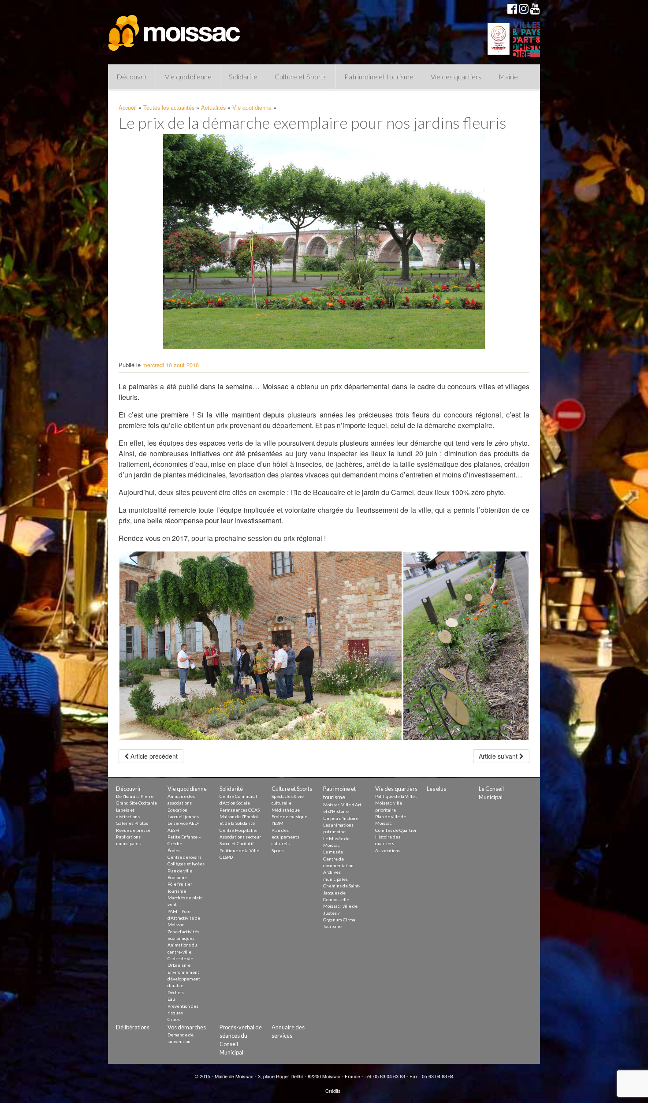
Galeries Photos (132, 823)
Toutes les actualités (168, 107)
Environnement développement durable (184, 978)
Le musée (333, 851)
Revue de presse (133, 830)
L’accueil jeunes (183, 816)
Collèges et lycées (186, 863)
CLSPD (226, 857)
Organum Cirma (339, 919)
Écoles (174, 850)
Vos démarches (187, 1027)
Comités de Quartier (396, 830)
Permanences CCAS (240, 809)
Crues (174, 1019)
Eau (171, 999)
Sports (278, 850)
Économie (177, 877)
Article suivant (499, 756)
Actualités (213, 107)
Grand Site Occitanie (136, 802)
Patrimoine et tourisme (378, 76)
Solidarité (243, 76)
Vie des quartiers (456, 76)
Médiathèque (286, 809)
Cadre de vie (180, 958)
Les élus (436, 788)
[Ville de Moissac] (175, 29)
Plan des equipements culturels (285, 836)
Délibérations (132, 1027)
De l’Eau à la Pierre (134, 796)
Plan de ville (180, 870)
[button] (260, 646)
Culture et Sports (301, 76)
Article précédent (153, 756)
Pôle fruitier (180, 884)
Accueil (128, 107)
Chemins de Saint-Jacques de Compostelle (342, 892)
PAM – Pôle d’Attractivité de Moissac (184, 918)
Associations (387, 850)
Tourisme (177, 891)
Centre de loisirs (184, 857)
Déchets (176, 992)
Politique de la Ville (239, 850)
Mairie (508, 76)
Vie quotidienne (188, 76)
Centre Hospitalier (239, 830)
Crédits (333, 1090)
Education (177, 809)
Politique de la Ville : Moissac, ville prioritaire (396, 803)
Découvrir (131, 76)
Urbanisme (179, 965)
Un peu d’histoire (340, 818)
